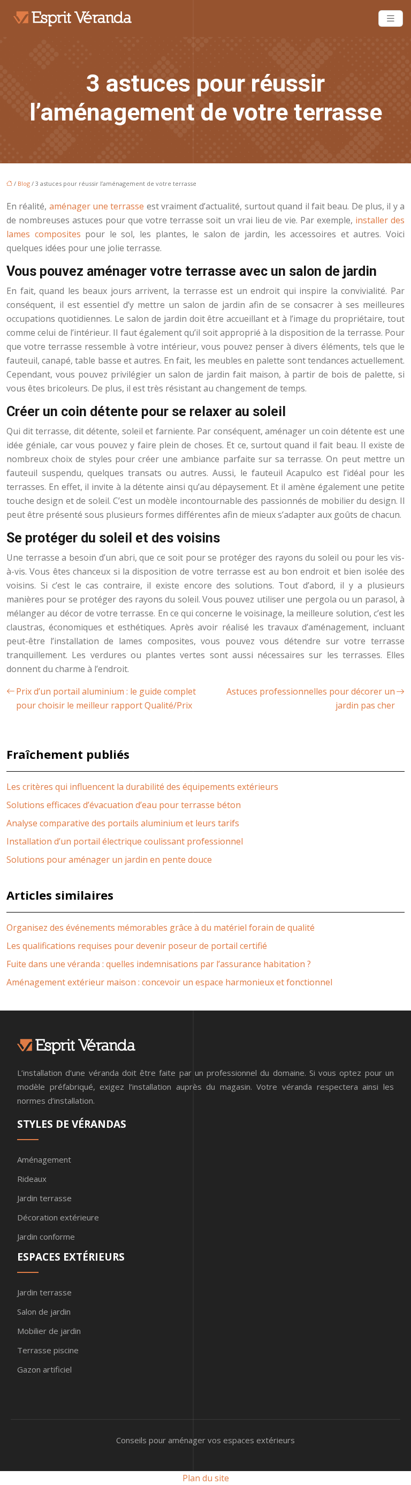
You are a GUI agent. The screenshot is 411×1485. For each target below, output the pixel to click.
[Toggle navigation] (390, 18)
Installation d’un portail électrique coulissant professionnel (124, 841)
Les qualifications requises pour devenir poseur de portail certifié (136, 946)
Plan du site (205, 1478)
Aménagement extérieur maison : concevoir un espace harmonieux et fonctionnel (169, 982)
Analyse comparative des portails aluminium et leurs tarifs (122, 823)
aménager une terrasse (96, 206)
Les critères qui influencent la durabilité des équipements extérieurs (142, 787)
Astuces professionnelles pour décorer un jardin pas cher (310, 698)
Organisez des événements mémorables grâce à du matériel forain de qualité (160, 927)
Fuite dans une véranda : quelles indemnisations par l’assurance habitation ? (158, 964)
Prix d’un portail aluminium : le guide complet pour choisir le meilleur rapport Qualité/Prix (106, 698)
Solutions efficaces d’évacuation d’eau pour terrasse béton (123, 805)
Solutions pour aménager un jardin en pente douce (109, 859)
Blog (24, 183)
